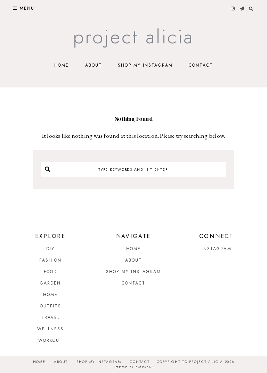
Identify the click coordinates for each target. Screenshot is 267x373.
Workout (50, 340)
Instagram (217, 249)
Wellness (50, 329)
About (93, 65)
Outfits (50, 306)
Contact (201, 65)
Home (61, 65)
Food (50, 272)
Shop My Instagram (145, 65)
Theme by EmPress (133, 367)
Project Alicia (133, 37)
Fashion (50, 260)
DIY (50, 249)
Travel (50, 317)
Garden (50, 283)
